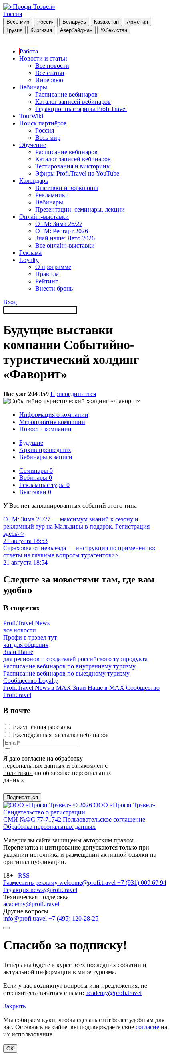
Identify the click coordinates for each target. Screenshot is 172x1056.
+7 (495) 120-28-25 (73, 918)
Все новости (52, 65)
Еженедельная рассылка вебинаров (61, 734)
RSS (24, 875)
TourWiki (31, 116)
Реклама (30, 252)
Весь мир (17, 22)
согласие (33, 758)
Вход (10, 302)
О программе (53, 267)
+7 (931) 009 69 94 (141, 882)
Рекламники (52, 195)
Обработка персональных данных (49, 826)
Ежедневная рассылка (43, 726)
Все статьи (49, 72)
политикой (18, 772)
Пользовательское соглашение (104, 819)
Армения (137, 22)
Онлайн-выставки (44, 216)
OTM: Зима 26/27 (58, 223)
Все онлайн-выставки (65, 245)
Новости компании (45, 429)
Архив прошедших (45, 449)
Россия (12, 13)
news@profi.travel (53, 889)
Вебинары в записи (45, 457)
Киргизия (41, 30)
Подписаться (22, 797)
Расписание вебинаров (66, 94)
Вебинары (33, 87)
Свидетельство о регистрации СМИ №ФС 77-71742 (44, 816)
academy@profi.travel (31, 904)
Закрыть (14, 1006)
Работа (29, 51)
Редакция (16, 889)
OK (10, 1049)
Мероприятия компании (52, 421)
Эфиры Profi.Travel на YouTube (77, 173)
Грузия (14, 30)
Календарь (33, 180)
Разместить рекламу (31, 882)
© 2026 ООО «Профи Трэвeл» (114, 805)
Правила (47, 274)
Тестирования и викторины (73, 166)
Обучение (32, 144)
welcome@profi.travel (88, 882)
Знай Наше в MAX (99, 687)
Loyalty (29, 259)
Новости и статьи (43, 58)
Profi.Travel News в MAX (38, 687)
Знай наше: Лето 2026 (65, 238)
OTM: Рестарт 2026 (61, 231)
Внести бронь (54, 288)
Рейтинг (46, 281)
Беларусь (74, 22)
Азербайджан (76, 30)
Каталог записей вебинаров (73, 101)
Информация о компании (53, 414)
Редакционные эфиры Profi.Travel (81, 108)
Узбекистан (113, 30)
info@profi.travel (25, 918)
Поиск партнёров (43, 123)
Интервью (49, 80)
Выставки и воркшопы (66, 187)
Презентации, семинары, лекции (80, 209)
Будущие (31, 442)
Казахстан (106, 22)
